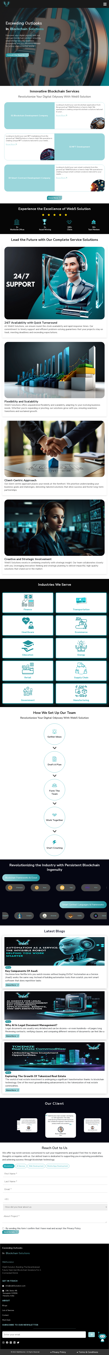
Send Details (9, 1232)
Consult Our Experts (16, 55)
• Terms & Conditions (87, 1352)
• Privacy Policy (58, 1352)
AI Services (21, 1166)
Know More (60, 115)
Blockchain (8, 1166)
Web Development (36, 1166)
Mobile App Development (57, 1166)
